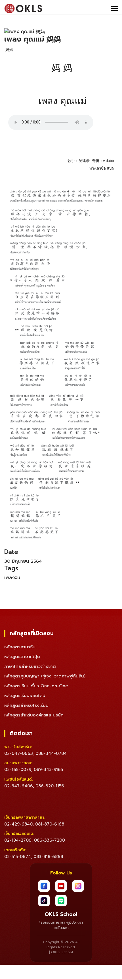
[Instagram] (78, 886)
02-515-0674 (17, 857)
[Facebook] (44, 886)
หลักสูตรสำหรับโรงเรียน (26, 705)
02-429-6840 (18, 824)
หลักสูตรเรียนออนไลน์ (24, 695)
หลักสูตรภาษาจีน (19, 647)
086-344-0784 (51, 753)
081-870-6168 (49, 824)
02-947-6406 (18, 786)
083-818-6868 (48, 857)
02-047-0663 (18, 753)
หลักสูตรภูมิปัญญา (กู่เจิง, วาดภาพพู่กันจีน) (44, 676)
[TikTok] (44, 900)
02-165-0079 (17, 769)
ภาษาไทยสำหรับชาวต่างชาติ (30, 666)
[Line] (61, 900)
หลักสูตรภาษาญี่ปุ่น (22, 656)
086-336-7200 (49, 840)
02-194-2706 (17, 840)
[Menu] (114, 8)
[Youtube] (61, 886)
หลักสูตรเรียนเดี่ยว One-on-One (36, 686)
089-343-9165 (48, 769)
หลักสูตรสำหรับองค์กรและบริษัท (34, 715)
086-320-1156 (49, 786)
